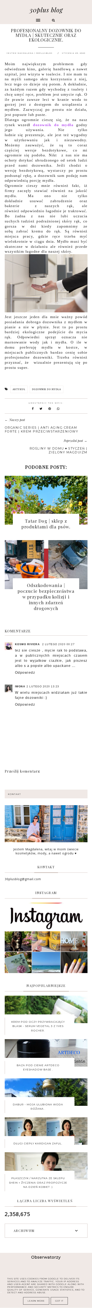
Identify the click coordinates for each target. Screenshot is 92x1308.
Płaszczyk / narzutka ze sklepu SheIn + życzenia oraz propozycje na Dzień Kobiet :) (38, 1182)
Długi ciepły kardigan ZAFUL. (37, 1143)
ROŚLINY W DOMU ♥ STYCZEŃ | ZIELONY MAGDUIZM (59, 450)
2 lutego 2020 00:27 (58, 644)
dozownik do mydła (53, 125)
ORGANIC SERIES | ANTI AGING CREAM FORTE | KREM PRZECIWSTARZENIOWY (41, 429)
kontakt (14, 794)
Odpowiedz (25, 672)
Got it (59, 1300)
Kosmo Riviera (28, 644)
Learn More (36, 1300)
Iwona (20, 686)
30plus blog (46, 10)
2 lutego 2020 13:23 (43, 686)
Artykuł (19, 389)
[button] (22, 18)
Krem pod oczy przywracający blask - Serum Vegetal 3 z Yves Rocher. (38, 1026)
